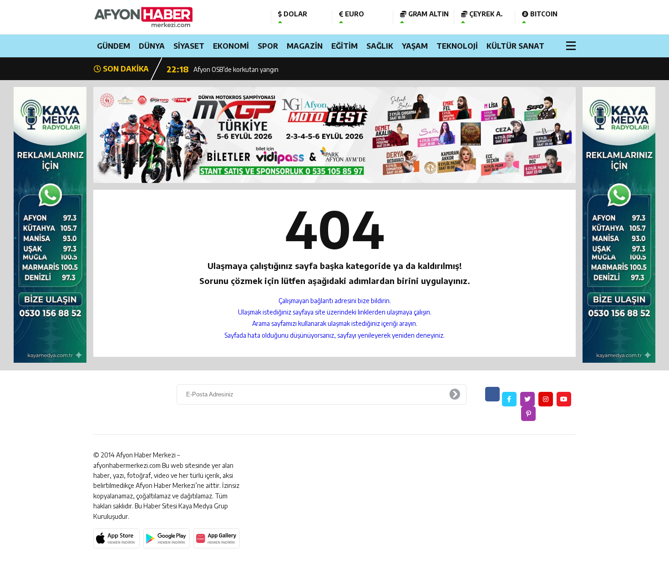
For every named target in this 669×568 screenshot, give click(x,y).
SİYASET (188, 46)
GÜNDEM (113, 46)
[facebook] (509, 399)
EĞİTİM (344, 46)
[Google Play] (166, 538)
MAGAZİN (305, 46)
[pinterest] (528, 413)
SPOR (268, 46)
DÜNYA (152, 46)
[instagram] (545, 399)
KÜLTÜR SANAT (515, 46)
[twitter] (527, 399)
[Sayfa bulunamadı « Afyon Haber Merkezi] (175, 17)
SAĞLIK (379, 46)
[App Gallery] (216, 538)
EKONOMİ (231, 46)
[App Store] (116, 538)
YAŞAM (415, 46)
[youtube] (564, 399)
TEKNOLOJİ (457, 46)
